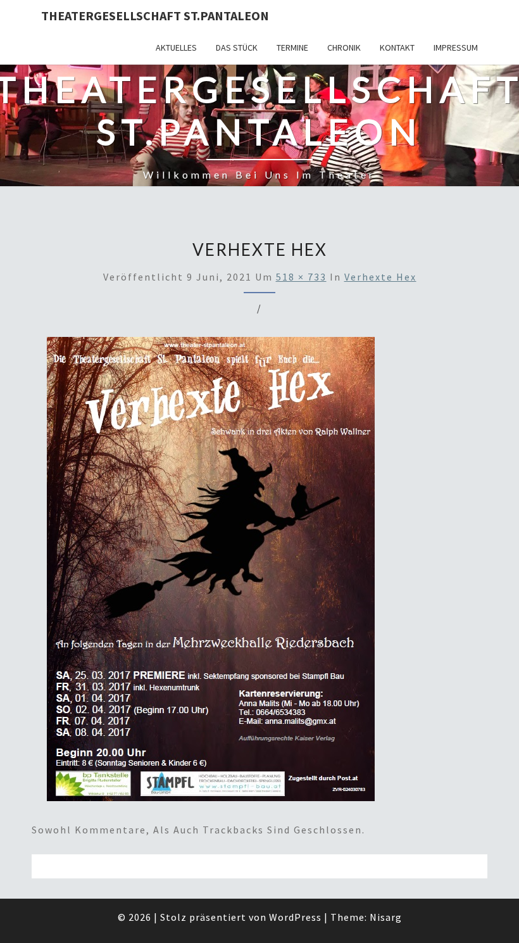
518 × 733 (301, 276)
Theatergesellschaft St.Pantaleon (155, 15)
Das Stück (237, 47)
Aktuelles (176, 47)
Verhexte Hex (380, 276)
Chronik (344, 47)
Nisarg (386, 917)
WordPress (295, 917)
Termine (292, 47)
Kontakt (397, 47)
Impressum (456, 47)
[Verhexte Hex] (211, 573)
